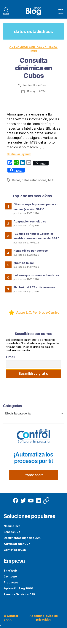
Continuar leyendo (19, 154)
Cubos (16, 180)
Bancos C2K (12, 532)
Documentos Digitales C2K (22, 538)
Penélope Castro (38, 85)
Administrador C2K (17, 544)
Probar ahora (34, 475)
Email (10, 357)
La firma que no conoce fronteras (36, 275)
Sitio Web (10, 570)
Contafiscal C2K (15, 549)
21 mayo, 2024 (36, 91)
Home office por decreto (30, 250)
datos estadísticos (34, 180)
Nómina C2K (12, 526)
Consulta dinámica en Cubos (33, 68)
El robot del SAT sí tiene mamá (34, 287)
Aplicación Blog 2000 (18, 588)
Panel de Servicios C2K (19, 594)
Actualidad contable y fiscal (33, 46)
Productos (11, 582)
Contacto (10, 576)
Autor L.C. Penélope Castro (37, 312)
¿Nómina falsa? (23, 263)
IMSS (33, 51)
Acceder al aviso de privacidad (43, 617)
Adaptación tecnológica (29, 221)
